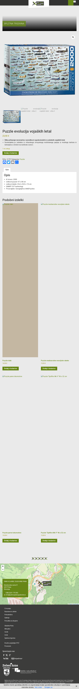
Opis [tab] (7, 170)
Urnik (6, 635)
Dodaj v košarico (10, 153)
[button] (73, 37)
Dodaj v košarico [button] (10, 368)
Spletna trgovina (10, 638)
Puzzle (22, 159)
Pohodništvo (9, 614)
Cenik (6, 632)
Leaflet (70, 604)
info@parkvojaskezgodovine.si (16, 595)
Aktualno (7, 629)
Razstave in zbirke (10, 611)
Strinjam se (48, 687)
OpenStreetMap (75, 604)
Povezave (8, 646)
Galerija (7, 618)
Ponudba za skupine (11, 621)
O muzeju (8, 608)
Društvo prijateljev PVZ (12, 643)
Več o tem (38, 687)
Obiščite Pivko (9, 626)
